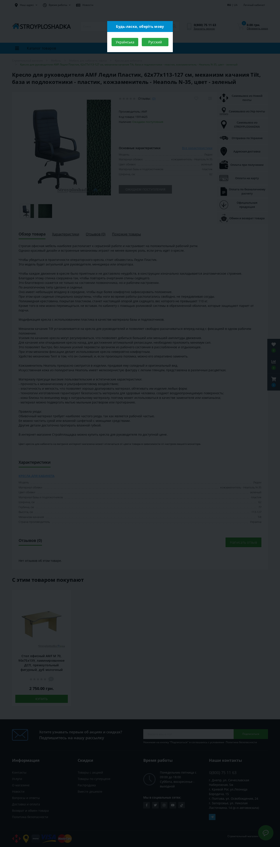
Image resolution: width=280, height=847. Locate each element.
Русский (155, 42)
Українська (125, 42)
